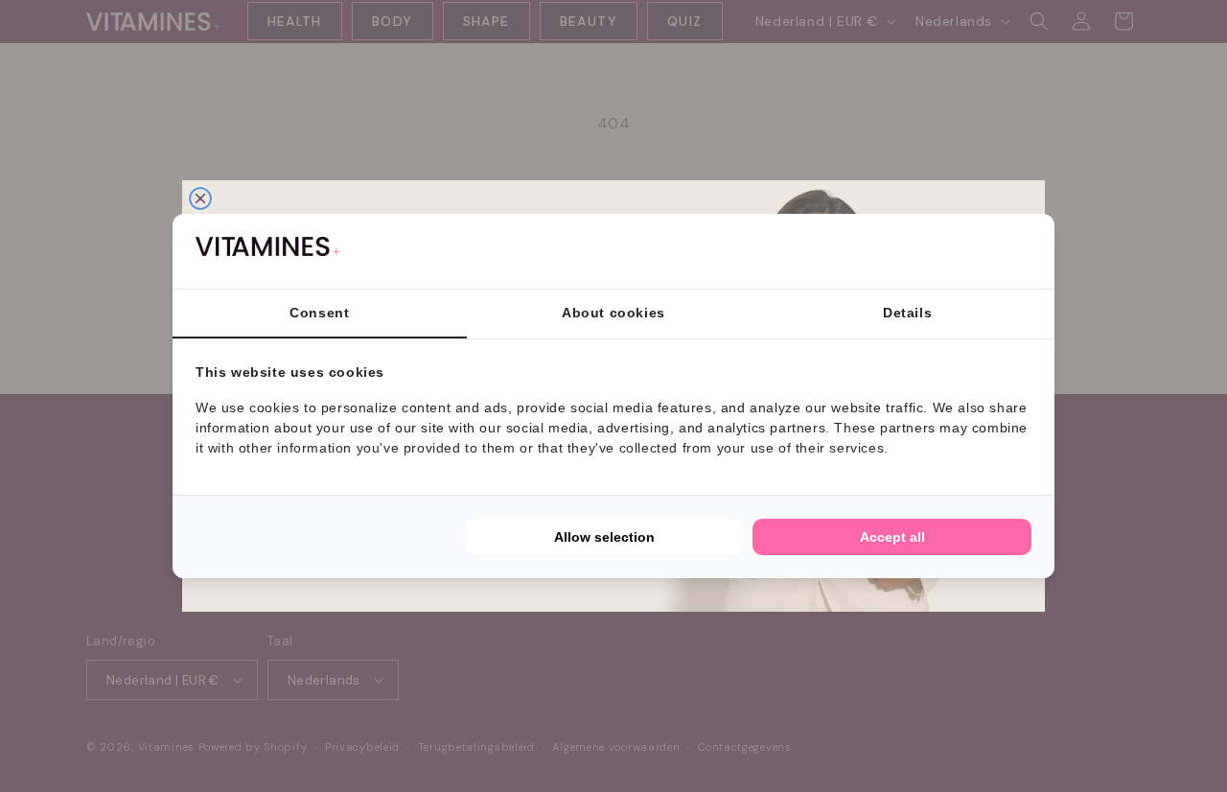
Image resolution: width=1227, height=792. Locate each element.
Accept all (892, 537)
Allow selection (604, 537)
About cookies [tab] (613, 312)
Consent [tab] (319, 312)
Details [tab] (907, 312)
